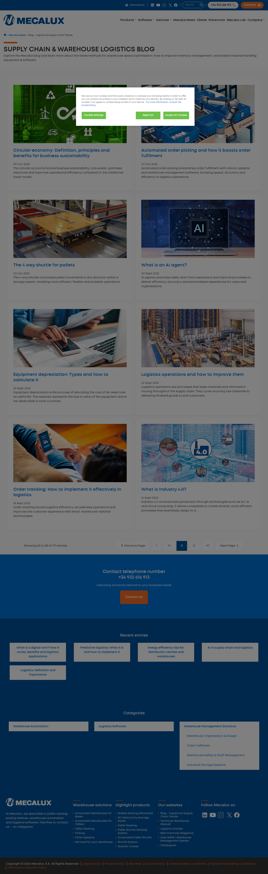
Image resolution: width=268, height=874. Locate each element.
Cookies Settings (94, 115)
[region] (135, 106)
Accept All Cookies (176, 115)
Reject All (148, 115)
